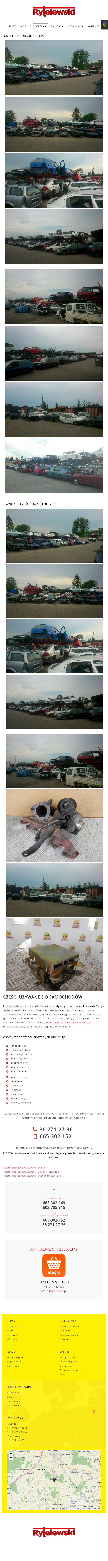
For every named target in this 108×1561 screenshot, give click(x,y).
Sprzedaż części (15, 1401)
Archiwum (74, 26)
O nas (10, 1331)
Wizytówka (65, 1339)
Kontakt (93, 26)
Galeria (56, 26)
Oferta (39, 26)
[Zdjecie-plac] (53, 60)
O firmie (25, 26)
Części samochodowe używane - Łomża (24, 1167)
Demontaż (65, 1331)
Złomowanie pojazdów (71, 1370)
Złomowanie (13, 1366)
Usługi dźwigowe (15, 1357)
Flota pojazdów (67, 1357)
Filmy (62, 1374)
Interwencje (65, 1366)
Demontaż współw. (69, 1335)
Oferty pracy (13, 1339)
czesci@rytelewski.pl (54, 1291)
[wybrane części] (54, 528)
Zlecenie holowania (69, 1326)
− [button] (11, 1457)
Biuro (10, 1397)
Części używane (15, 1362)
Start (12, 26)
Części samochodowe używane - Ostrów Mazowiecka (31, 1171)
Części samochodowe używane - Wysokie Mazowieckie (32, 1175)
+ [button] (11, 1453)
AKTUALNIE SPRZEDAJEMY (54, 1249)
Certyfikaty (12, 1335)
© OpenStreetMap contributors (88, 1508)
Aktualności (13, 1326)
